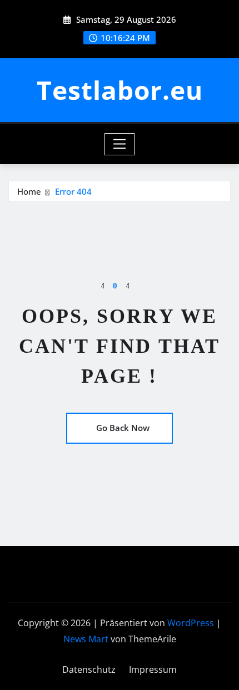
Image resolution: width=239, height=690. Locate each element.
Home (29, 191)
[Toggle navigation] (119, 144)
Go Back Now (123, 427)
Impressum (153, 669)
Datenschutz (89, 669)
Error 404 (73, 191)
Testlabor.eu (120, 90)
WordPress (190, 623)
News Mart (85, 639)
